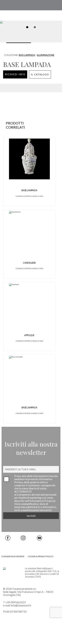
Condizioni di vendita (12, 556)
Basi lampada (27, 55)
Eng (48, 5)
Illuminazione (45, 55)
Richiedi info (15, 74)
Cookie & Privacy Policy (40, 556)
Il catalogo (40, 74)
